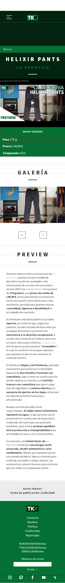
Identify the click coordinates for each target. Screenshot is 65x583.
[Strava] (55, 578)
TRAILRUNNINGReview (32, 547)
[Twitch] (21, 578)
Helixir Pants (34, 289)
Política (32, 526)
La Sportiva (48, 342)
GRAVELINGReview (32, 551)
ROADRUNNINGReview (32, 543)
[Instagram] (10, 578)
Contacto (32, 518)
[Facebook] (32, 578)
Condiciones (32, 531)
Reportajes (32, 535)
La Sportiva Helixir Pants (14, 80)
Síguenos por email (32, 558)
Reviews (32, 522)
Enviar (31, 569)
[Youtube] (44, 578)
